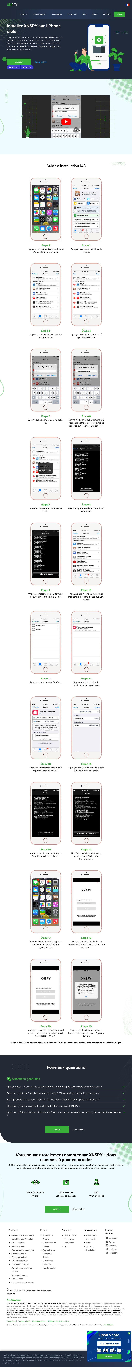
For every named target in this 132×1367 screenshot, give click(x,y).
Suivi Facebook (17, 1246)
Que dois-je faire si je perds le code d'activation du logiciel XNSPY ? (43, 1106)
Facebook (113, 1238)
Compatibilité (57, 14)
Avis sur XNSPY (71, 1235)
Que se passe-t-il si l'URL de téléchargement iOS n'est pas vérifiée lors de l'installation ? (54, 1086)
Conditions (11, 1321)
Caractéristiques (39, 14)
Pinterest (113, 1245)
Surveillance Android (48, 1237)
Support (89, 1246)
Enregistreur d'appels (20, 1264)
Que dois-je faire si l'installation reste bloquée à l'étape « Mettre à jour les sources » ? (53, 1093)
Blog (66, 1246)
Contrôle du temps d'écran (22, 1282)
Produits (22, 14)
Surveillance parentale (48, 1262)
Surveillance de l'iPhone (49, 1244)
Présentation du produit (91, 1237)
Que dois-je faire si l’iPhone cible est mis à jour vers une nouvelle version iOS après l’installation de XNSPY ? (64, 1114)
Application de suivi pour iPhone (49, 1253)
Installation (90, 1250)
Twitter (112, 1242)
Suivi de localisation (19, 1261)
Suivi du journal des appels (22, 1250)
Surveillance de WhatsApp (22, 1235)
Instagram (113, 1253)
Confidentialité (24, 1321)
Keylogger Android (19, 1257)
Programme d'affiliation (69, 1241)
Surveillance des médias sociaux (21, 1270)
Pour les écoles (49, 1268)
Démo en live (72, 14)
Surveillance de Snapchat (22, 1239)
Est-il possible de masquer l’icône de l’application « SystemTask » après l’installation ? (53, 1099)
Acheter (119, 14)
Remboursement (39, 1321)
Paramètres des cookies (58, 1321)
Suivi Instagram (17, 1243)
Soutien (94, 14)
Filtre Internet (17, 1279)
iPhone (28, 67)
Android (15, 67)
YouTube (112, 1249)
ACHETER (109, 1357)
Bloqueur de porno (19, 1275)
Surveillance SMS (18, 1253)
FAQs (84, 14)
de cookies (108, 1325)
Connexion (107, 14)
